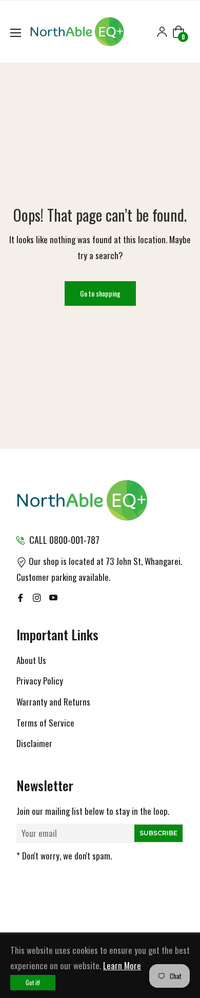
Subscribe (158, 833)
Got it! (33, 982)
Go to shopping (100, 293)
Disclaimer (34, 743)
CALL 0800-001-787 (64, 539)
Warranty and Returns (53, 701)
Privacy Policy (39, 680)
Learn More (122, 965)
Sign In (162, 32)
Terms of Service (45, 722)
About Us (31, 660)
